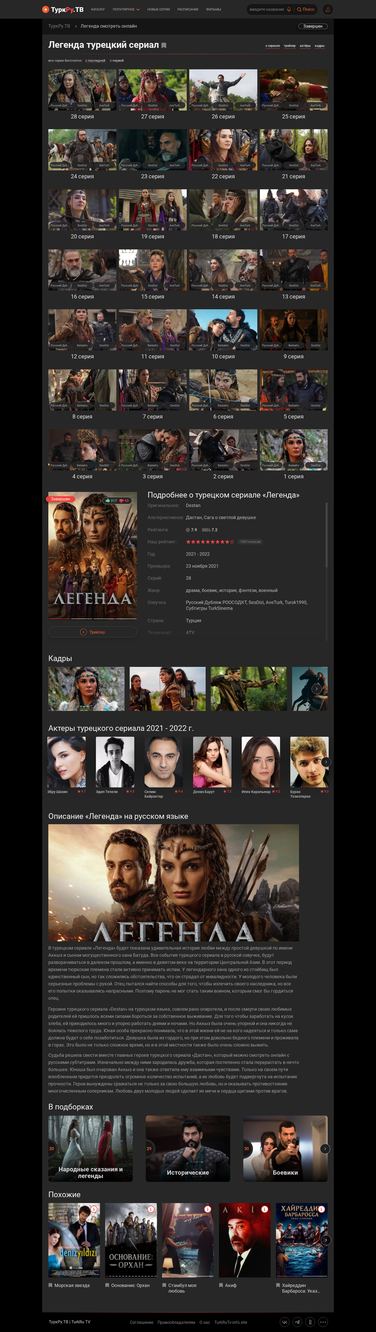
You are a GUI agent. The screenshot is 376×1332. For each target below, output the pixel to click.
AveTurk (104, 105)
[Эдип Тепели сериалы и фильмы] (115, 762)
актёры (305, 46)
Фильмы (213, 9)
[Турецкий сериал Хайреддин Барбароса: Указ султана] (302, 1240)
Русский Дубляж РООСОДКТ (61, 105)
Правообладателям (176, 1322)
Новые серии (158, 9)
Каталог (98, 9)
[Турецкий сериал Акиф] (245, 1240)
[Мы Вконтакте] (285, 1322)
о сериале (273, 46)
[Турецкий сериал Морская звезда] (74, 1240)
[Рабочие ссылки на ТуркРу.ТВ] (323, 1322)
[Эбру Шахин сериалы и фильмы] (66, 762)
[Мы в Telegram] (297, 1322)
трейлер (290, 46)
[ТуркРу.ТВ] (62, 9)
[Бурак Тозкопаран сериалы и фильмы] (309, 762)
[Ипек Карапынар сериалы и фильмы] (261, 762)
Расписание (188, 9)
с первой (117, 60)
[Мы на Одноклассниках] (310, 1322)
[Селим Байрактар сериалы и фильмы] (164, 762)
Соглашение (141, 1322)
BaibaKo (82, 345)
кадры (320, 46)
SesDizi (82, 105)
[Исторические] (188, 1181)
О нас (205, 1322)
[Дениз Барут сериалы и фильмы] (212, 762)
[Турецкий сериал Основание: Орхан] (131, 1240)
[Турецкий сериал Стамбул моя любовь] (188, 1240)
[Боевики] (285, 1181)
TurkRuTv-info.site (230, 1322)
